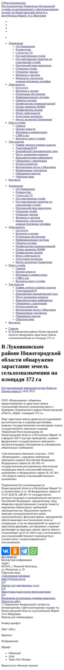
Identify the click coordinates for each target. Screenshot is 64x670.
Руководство (23, 49)
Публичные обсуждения (30, 94)
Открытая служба (26, 68)
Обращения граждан (28, 173)
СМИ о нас (22, 135)
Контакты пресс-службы (30, 138)
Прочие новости (26, 128)
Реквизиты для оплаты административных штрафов (33, 80)
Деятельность (17, 84)
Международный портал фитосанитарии (26, 591)
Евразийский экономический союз (37, 151)
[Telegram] (24, 551)
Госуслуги (22, 87)
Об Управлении (25, 46)
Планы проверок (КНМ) (30, 106)
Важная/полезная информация (34, 157)
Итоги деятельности (28, 113)
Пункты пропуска (27, 163)
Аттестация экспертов (29, 116)
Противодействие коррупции (33, 65)
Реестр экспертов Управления (34, 119)
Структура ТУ (24, 52)
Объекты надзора (26, 100)
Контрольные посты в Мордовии (36, 167)
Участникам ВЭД (26, 148)
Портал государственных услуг (20, 585)
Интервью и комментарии (31, 132)
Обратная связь (25, 176)
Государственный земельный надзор (23, 387)
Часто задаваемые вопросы (32, 154)
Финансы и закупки (28, 74)
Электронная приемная (15, 575)
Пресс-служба (17, 122)
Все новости (9, 556)
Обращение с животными (31, 160)
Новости (51, 387)
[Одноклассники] (15, 551)
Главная (13, 328)
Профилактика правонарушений (35, 103)
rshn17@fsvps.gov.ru (13, 578)
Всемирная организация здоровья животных (28, 598)
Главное (20, 125)
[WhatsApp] (33, 551)
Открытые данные (27, 71)
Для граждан (16, 141)
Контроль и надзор (27, 90)
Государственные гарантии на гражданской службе (34, 61)
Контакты (14, 179)
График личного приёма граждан (36, 144)
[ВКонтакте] (5, 551)
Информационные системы (32, 97)
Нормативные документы (31, 170)
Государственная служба (30, 55)
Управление (16, 43)
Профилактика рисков (29, 109)
